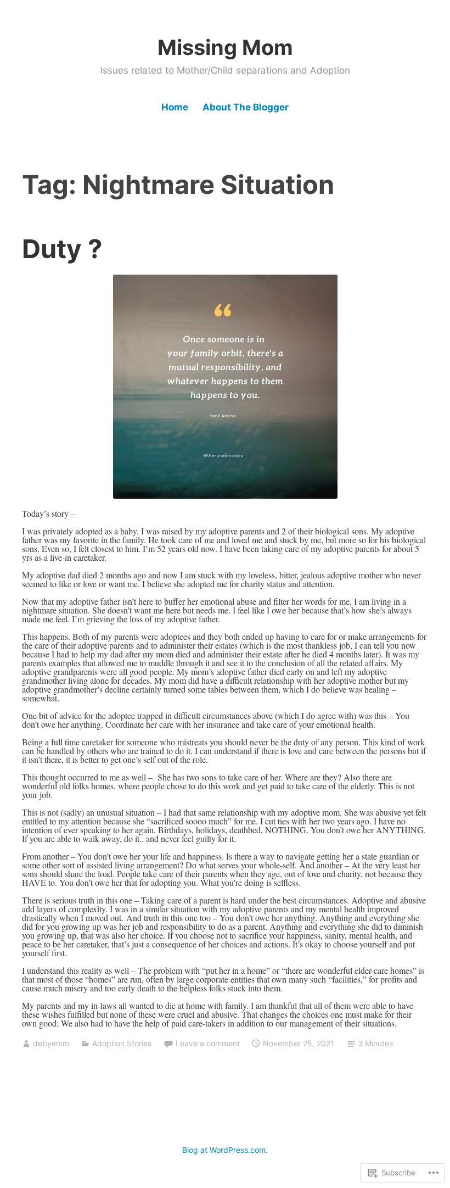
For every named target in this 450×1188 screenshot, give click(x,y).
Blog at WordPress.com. (225, 1149)
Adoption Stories (121, 1043)
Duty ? (62, 248)
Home (174, 107)
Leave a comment (208, 1043)
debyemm (51, 1043)
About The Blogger (246, 107)
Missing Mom (225, 47)
